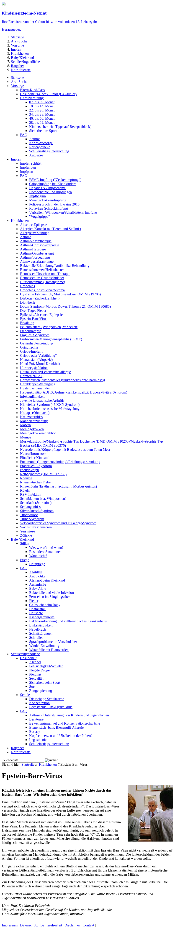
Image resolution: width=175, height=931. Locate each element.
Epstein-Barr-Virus (33, 319)
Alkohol (35, 662)
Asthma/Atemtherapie (35, 241)
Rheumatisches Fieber (36, 482)
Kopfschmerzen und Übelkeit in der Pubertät (61, 736)
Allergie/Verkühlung (34, 233)
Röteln (25, 490)
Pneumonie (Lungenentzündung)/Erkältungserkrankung (60, 462)
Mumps (25, 437)
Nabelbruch (37, 629)
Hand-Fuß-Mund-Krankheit (40, 364)
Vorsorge (17, 45)
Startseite (17, 37)
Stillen (24, 543)
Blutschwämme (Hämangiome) (42, 282)
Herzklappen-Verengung (37, 384)
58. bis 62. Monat (41, 122)
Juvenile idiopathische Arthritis (42, 400)
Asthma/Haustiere (33, 249)
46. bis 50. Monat (41, 118)
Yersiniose (27, 531)
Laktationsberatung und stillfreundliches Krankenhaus (68, 621)
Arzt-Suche (19, 41)
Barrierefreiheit (51, 925)
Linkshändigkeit (40, 625)
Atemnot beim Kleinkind (47, 580)
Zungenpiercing (40, 691)
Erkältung (27, 323)
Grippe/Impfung (31, 351)
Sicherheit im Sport (43, 131)
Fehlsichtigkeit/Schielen (46, 666)
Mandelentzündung (34, 421)
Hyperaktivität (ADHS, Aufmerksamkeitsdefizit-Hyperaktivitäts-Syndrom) (73, 392)
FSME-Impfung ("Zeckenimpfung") (55, 180)
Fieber (33, 601)
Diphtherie (27, 302)
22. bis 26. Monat (41, 110)
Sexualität (36, 678)
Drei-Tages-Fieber (33, 310)
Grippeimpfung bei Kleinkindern (52, 184)
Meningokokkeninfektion (38, 433)
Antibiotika (37, 576)
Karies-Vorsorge (41, 143)
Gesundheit (28, 658)
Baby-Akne (37, 588)
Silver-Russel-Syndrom (37, 511)
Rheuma (26, 478)
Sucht (33, 686)
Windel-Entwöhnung (44, 646)
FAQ (23, 135)
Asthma (34, 139)
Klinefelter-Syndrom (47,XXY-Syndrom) (50, 404)
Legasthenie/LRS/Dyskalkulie (50, 707)
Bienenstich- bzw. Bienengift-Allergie (56, 727)
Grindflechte (29, 347)
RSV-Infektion (30, 494)
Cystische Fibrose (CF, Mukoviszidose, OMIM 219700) (60, 294)
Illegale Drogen (40, 670)
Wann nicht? (38, 556)
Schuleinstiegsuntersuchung (49, 151)
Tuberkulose (29, 515)
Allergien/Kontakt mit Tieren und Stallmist (50, 229)
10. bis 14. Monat (41, 106)
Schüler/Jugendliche (25, 62)
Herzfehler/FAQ (32, 376)
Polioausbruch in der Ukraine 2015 (54, 204)
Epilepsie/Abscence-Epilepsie (41, 315)
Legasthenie (37, 740)
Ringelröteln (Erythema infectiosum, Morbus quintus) (58, 486)
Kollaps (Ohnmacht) (34, 413)
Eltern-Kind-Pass (32, 90)
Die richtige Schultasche (46, 699)
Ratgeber (17, 66)
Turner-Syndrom (32, 519)
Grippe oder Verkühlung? (38, 355)
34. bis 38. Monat (41, 114)
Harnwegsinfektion (34, 368)
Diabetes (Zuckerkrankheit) (39, 298)
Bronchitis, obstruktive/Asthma (42, 290)
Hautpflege (37, 564)
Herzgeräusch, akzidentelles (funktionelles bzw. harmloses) (62, 380)
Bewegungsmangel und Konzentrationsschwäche (64, 723)
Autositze (36, 155)
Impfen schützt (30, 163)
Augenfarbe (37, 584)
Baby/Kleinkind (22, 57)
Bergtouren (37, 719)
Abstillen (35, 572)
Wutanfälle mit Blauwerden (49, 650)
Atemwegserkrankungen (37, 261)
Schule (25, 695)
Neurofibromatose (33, 454)
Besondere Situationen (45, 552)
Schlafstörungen (40, 633)
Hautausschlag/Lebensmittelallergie (45, 372)
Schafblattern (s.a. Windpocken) (43, 498)
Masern (25, 425)
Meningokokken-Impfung (47, 200)
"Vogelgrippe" (39, 216)
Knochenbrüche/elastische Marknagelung (50, 409)
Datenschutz (29, 925)
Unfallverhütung (32, 98)
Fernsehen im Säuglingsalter (49, 597)
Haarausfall (37, 609)
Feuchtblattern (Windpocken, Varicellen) (49, 327)
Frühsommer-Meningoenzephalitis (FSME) (51, 339)
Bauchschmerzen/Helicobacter (42, 270)
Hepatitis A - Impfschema (47, 188)
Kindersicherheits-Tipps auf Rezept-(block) (60, 127)
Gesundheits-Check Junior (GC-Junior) (48, 94)
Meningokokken (32, 429)
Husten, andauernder (35, 388)
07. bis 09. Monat (41, 102)
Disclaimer (72, 925)
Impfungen (28, 167)
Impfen (16, 49)
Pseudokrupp (29, 470)
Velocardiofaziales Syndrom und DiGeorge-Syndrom (58, 523)
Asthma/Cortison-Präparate (39, 245)
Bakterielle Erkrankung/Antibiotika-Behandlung (54, 265)
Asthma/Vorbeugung (35, 257)
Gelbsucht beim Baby (44, 605)
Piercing (35, 674)
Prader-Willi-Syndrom (36, 466)
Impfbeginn (37, 196)
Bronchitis (27, 286)
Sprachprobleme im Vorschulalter (53, 642)
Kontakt (88, 925)
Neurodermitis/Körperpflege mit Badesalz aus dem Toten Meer (65, 449)
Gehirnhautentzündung (36, 343)
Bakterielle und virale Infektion (51, 592)
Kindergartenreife (41, 617)
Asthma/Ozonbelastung (37, 253)
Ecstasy (34, 731)
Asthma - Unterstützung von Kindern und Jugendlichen (69, 715)
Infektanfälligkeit (32, 396)
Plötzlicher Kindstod (34, 458)
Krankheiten (20, 53)
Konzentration (39, 703)
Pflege (24, 560)
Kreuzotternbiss (31, 417)
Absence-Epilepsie (33, 225)
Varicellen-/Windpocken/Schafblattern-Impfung (63, 212)
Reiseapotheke (39, 147)
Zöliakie (26, 535)
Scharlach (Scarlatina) (35, 503)
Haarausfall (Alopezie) (36, 360)
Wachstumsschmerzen (36, 527)
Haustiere (36, 613)
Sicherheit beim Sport (44, 682)
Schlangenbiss (30, 507)
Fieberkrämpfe (30, 331)
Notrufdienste (21, 70)
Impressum (10, 925)
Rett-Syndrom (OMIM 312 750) (43, 474)
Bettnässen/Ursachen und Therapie (45, 274)
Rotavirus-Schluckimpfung (48, 208)
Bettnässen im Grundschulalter (42, 278)
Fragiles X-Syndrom (34, 335)
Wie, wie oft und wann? (46, 548)
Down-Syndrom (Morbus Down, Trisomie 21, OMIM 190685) (65, 306)
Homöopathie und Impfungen (50, 192)
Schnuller (36, 637)
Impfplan (26, 171)
